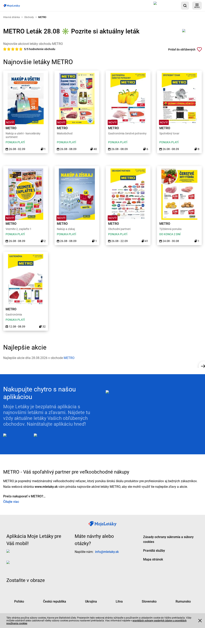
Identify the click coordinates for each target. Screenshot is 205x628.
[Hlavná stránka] (11, 5)
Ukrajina (91, 601)
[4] (17, 49)
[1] (5, 49)
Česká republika (54, 601)
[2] (9, 49)
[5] (20, 49)
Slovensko (149, 601)
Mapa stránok (153, 559)
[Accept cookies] (200, 620)
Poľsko (19, 601)
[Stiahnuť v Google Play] (50, 438)
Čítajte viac (11, 502)
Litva (119, 601)
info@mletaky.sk (107, 552)
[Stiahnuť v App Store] (166, 6)
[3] (13, 49)
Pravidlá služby (154, 550)
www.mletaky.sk (46, 487)
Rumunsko (183, 601)
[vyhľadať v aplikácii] (185, 6)
